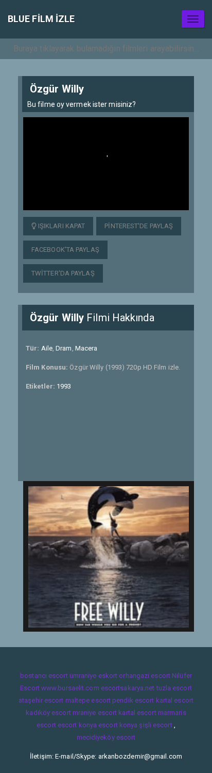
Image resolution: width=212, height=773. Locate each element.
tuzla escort (174, 688)
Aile (46, 348)
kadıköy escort (48, 712)
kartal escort (174, 700)
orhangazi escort (144, 675)
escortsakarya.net (128, 688)
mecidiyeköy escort (106, 737)
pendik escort (133, 700)
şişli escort (155, 725)
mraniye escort (95, 712)
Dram (64, 348)
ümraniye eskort (93, 675)
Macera (86, 348)
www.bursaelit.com (70, 688)
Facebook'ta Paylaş (65, 249)
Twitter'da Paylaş (63, 273)
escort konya (77, 725)
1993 (64, 386)
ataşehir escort (41, 700)
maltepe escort (88, 700)
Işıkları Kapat (61, 226)
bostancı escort (44, 675)
